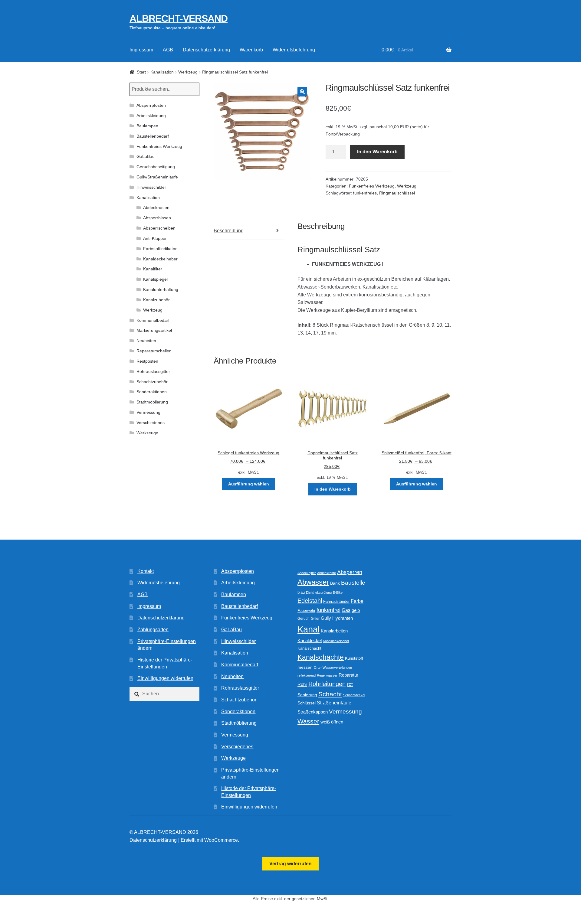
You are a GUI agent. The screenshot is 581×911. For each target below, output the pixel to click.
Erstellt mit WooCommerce (209, 840)
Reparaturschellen (154, 350)
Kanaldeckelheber (160, 258)
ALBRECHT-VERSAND (179, 18)
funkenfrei (328, 610)
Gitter (315, 618)
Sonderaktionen (151, 391)
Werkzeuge (147, 432)
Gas (346, 610)
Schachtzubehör (152, 381)
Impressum (141, 49)
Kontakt (145, 571)
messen (305, 667)
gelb (356, 610)
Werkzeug (188, 72)
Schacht (330, 694)
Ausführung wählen (248, 484)
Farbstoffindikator (160, 248)
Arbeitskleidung (151, 115)
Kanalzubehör (156, 299)
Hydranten (342, 618)
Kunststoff (354, 658)
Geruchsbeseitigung (155, 166)
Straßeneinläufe (334, 702)
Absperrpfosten (151, 105)
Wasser (308, 721)
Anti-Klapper (155, 238)
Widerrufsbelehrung (294, 49)
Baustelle (353, 583)
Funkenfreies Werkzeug (372, 186)
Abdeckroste (326, 573)
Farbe (357, 601)
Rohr (302, 684)
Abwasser (313, 582)
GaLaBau (145, 156)
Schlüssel (306, 703)
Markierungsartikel (154, 330)
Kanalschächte (320, 657)
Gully (326, 618)
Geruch (303, 618)
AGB (168, 49)
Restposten (147, 361)
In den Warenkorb (377, 151)
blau (301, 592)
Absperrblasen (157, 217)
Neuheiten (146, 340)
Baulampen (147, 125)
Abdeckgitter (306, 573)
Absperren (349, 572)
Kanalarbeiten (334, 630)
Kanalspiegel (155, 279)
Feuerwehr (306, 611)
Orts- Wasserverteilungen (333, 667)
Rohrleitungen (327, 684)
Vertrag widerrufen (290, 863)
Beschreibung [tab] (229, 230)
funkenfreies (365, 193)
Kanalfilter (152, 268)
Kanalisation (162, 72)
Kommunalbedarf (152, 320)
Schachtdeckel (354, 695)
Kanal (308, 629)
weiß (325, 721)
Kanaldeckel (309, 640)
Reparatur (348, 675)
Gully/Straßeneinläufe (157, 177)
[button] (302, 91)
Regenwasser (327, 675)
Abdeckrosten (156, 207)
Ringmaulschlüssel (397, 193)
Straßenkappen (312, 712)
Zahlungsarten (153, 629)
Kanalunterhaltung (160, 289)
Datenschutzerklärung (206, 49)
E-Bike (338, 592)
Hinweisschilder (151, 187)
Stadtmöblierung (152, 402)
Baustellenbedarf (152, 136)
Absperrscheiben (159, 228)
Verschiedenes (150, 422)
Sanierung (307, 695)
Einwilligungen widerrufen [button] (165, 678)
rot (350, 684)
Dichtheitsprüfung (319, 592)
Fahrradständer (336, 601)
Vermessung (148, 412)
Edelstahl (309, 600)
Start (141, 72)
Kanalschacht (309, 648)
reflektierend (306, 675)
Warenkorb (251, 49)
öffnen (337, 722)
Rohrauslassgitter (153, 371)
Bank (335, 583)
